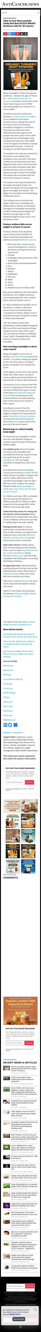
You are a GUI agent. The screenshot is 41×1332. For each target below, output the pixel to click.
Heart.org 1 (8, 702)
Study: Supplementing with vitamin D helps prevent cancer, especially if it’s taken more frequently (24, 1195)
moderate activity (10, 574)
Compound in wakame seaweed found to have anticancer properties (24, 1267)
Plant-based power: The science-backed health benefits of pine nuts (24, 1213)
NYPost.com (8, 666)
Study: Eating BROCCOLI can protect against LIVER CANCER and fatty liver (24, 1185)
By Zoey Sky (23, 1118)
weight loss (19, 748)
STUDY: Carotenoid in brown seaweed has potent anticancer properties (22, 1079)
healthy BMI (30, 473)
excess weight (16, 740)
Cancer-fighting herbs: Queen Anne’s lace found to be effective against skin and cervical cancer (23, 1148)
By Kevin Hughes (23, 1251)
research (31, 745)
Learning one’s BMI (11, 460)
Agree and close (19, 1319)
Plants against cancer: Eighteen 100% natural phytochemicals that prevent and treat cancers (23, 1223)
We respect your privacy (30, 1298)
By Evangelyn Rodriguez (26, 1084)
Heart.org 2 (8, 706)
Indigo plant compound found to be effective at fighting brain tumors (24, 1205)
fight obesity (28, 740)
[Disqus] (20, 909)
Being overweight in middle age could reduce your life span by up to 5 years (19, 489)
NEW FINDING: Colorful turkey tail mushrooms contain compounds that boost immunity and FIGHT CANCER (24, 1137)
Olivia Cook (18, 30)
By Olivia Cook (23, 1073)
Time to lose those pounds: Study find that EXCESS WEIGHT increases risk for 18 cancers (24, 1069)
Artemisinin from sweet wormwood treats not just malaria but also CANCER (23, 1103)
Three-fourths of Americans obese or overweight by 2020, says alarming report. (19, 644)
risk (4, 748)
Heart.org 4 (8, 715)
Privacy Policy (15, 1314)
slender (10, 748)
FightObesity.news (22, 581)
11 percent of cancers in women (22, 416)
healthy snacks (17, 556)
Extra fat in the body (18, 357)
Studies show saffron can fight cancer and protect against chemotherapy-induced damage (22, 1257)
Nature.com (8, 670)
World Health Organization (26, 750)
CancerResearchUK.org (13, 679)
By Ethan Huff (22, 1096)
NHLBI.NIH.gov (9, 693)
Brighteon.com (9, 720)
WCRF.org (7, 675)
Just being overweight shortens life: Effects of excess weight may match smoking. (18, 654)
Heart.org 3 (8, 711)
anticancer (21, 737)
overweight (21, 745)
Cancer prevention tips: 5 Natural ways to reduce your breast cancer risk (24, 1167)
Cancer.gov (7, 684)
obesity (13, 745)
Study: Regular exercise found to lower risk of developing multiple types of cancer (23, 1114)
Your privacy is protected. (13, 788)
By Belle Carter (24, 1161)
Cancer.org (7, 688)
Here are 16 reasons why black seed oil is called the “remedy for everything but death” (24, 1234)
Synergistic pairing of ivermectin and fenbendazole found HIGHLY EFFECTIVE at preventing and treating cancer (24, 1125)
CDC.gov (6, 697)
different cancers (28, 240)
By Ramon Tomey (24, 1262)
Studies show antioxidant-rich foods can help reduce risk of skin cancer (24, 1177)
